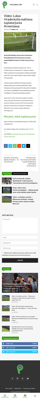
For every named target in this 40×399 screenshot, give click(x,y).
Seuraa (34, 347)
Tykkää (34, 343)
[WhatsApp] (15, 146)
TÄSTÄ (31, 129)
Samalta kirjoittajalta (20, 173)
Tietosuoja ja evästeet (29, 388)
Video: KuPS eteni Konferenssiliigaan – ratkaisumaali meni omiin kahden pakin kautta (25, 190)
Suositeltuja (7, 173)
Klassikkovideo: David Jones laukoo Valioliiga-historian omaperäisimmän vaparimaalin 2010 (22, 328)
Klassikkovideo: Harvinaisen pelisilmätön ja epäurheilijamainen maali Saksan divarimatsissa (28, 162)
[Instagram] (17, 378)
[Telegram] (24, 146)
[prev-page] (3, 208)
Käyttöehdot (17, 388)
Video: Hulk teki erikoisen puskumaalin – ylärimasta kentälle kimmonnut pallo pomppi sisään (25, 318)
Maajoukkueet (16, 11)
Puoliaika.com (14, 29)
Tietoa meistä (9, 388)
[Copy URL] (28, 146)
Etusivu (4, 11)
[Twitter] (10, 146)
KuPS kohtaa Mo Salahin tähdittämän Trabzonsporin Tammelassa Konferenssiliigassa (25, 181)
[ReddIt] (19, 146)
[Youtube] (28, 379)
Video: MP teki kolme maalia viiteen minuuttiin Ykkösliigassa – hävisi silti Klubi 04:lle (24, 308)
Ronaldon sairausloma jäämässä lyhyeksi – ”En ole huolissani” (11, 160)
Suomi (9, 11)
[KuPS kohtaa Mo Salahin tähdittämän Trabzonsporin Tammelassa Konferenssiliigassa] (7, 181)
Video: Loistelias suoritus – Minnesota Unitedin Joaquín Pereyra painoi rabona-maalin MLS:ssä (24, 298)
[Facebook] (6, 146)
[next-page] (6, 208)
